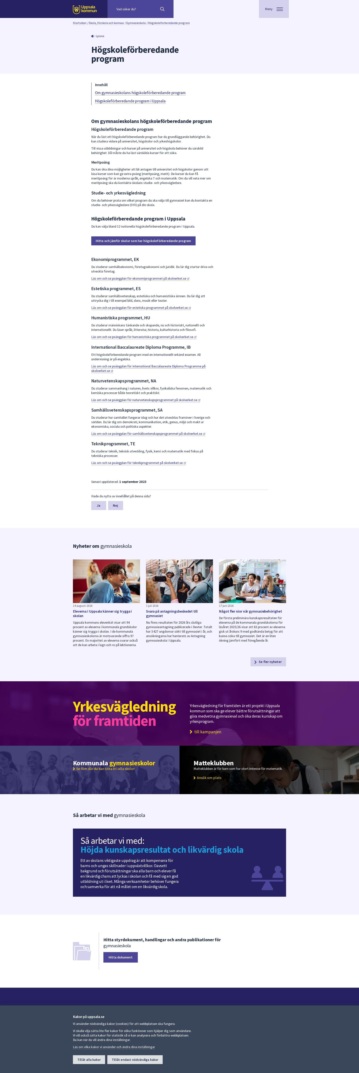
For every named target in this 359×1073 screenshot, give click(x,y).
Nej (115, 505)
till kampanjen (207, 731)
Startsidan (79, 23)
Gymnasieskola (136, 23)
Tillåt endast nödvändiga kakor (135, 1059)
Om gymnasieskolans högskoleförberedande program (140, 92)
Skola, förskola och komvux (106, 23)
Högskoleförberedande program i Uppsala (130, 101)
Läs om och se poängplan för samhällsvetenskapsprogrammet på (147, 433)
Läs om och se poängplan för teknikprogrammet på (137, 463)
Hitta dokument (121, 957)
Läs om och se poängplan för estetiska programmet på (139, 307)
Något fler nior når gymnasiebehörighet (250, 611)
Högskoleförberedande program (169, 23)
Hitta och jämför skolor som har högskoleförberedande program (143, 241)
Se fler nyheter (270, 662)
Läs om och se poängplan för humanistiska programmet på (142, 337)
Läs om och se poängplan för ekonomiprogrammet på (139, 278)
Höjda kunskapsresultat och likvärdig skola (161, 849)
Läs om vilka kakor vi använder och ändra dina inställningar (114, 1047)
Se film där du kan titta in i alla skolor (105, 768)
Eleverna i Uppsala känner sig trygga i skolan (102, 613)
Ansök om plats (209, 777)
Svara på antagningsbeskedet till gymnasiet (172, 613)
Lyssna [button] (100, 36)
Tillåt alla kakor (89, 1059)
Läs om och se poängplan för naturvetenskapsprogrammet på (144, 400)
